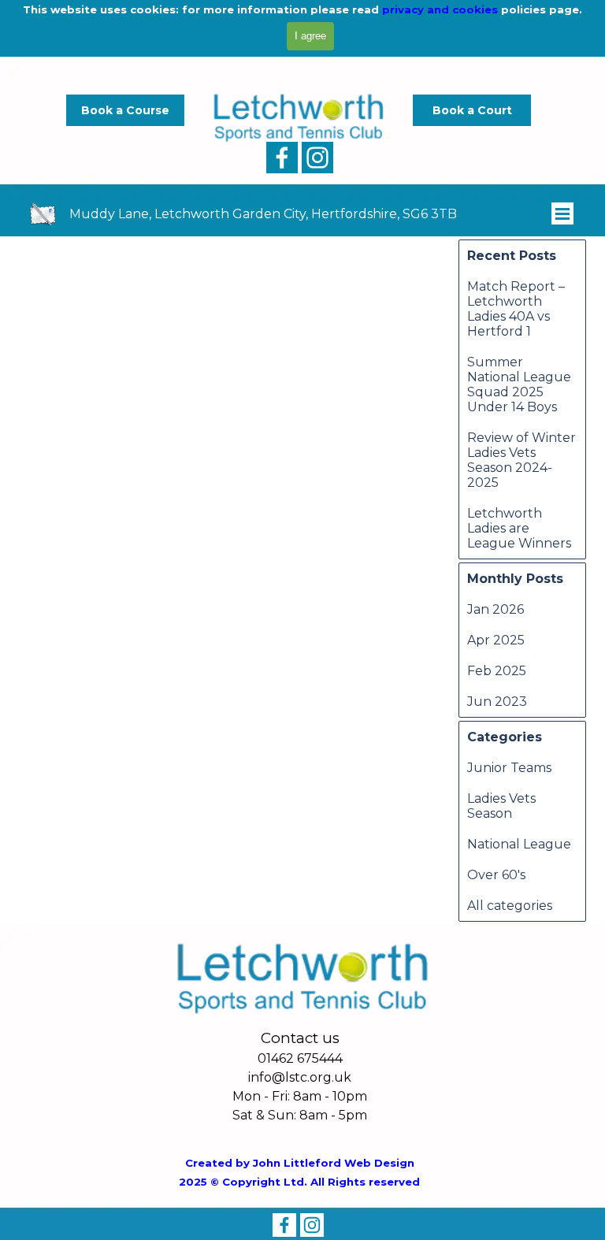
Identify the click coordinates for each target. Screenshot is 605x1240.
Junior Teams (509, 767)
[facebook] (282, 157)
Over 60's (496, 874)
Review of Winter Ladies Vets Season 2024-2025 (521, 460)
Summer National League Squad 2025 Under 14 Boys (519, 384)
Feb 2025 (496, 670)
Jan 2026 (495, 609)
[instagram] (317, 157)
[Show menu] (562, 213)
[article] (19, 354)
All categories (509, 905)
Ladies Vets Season (501, 806)
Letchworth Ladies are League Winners (519, 528)
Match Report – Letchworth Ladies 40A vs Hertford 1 (516, 309)
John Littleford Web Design (333, 1162)
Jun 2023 (497, 701)
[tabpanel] (284, 217)
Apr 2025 (496, 640)
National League (519, 844)
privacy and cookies (440, 9)
